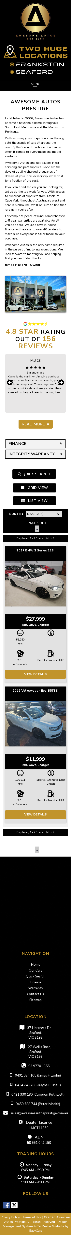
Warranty (35, 988)
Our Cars (35, 970)
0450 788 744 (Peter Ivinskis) (37, 1104)
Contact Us (35, 994)
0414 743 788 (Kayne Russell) (37, 1085)
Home (35, 964)
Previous (10, 382)
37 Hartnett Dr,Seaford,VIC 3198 (38, 1033)
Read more (33, 424)
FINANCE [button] (17, 443)
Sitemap (35, 1000)
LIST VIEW (37, 500)
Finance (35, 982)
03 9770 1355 (39, 1066)
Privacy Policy (11, 1217)
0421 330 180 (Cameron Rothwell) (38, 1094)
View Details (35, 674)
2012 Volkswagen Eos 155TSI (36, 690)
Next (61, 382)
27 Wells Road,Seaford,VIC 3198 (39, 1052)
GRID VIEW (37, 487)
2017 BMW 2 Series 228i (35, 550)
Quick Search (35, 976)
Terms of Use (32, 1217)
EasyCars (35, 1231)
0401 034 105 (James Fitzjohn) (37, 1075)
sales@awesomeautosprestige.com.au (39, 1113)
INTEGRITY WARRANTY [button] (31, 454)
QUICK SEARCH (35, 474)
